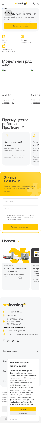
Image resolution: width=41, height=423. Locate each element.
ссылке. (32, 404)
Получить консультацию (20, 227)
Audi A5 (6, 94)
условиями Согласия (14, 219)
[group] (16, 269)
